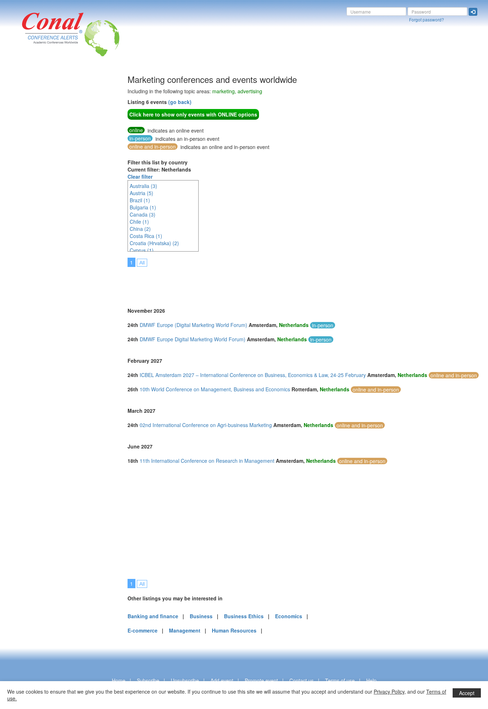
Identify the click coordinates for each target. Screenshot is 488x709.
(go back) (179, 101)
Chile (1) (139, 221)
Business (201, 616)
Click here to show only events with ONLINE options (193, 114)
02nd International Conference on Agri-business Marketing (206, 424)
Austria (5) (141, 193)
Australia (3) (143, 185)
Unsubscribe (185, 680)
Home (118, 680)
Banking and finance (153, 616)
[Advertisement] (34, 182)
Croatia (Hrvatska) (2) (154, 243)
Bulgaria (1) (143, 207)
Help (371, 680)
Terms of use (340, 680)
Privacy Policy (389, 691)
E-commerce (143, 630)
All (142, 263)
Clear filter (140, 176)
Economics (288, 616)
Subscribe (148, 680)
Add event (221, 680)
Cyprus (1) (142, 250)
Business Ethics (244, 616)
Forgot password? (426, 19)
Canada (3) (142, 214)
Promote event (261, 680)
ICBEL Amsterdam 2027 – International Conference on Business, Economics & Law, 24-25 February (253, 374)
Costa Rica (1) (146, 235)
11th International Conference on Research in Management (207, 460)
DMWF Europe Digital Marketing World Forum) (192, 339)
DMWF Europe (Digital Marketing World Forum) (193, 324)
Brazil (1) (140, 200)
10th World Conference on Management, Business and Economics (215, 389)
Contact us (301, 680)
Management (184, 630)
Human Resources (234, 630)
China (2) (140, 228)
